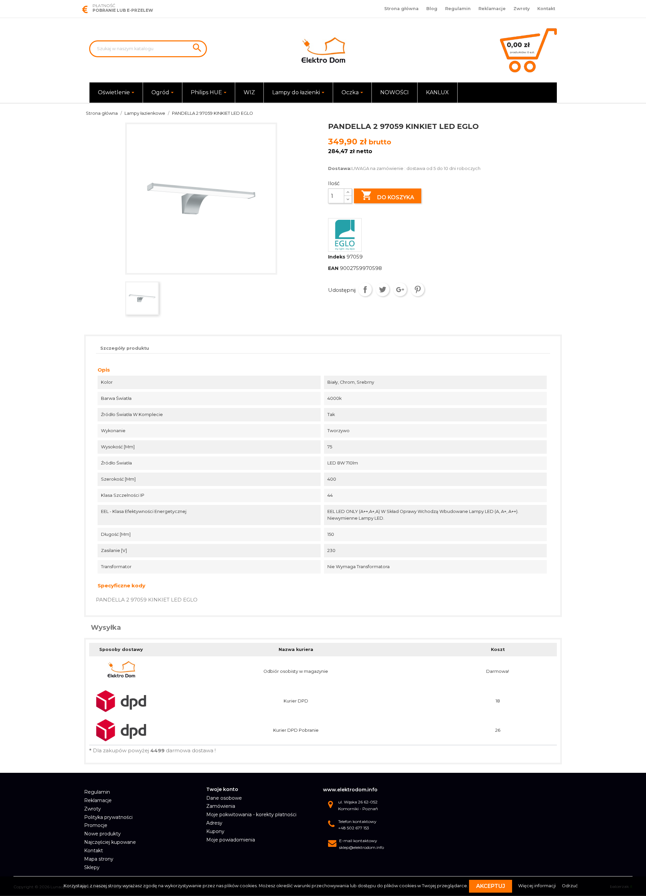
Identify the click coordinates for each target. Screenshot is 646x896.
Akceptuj (490, 886)
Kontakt (546, 8)
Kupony (215, 831)
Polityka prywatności (108, 817)
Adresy (214, 823)
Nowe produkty (102, 834)
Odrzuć (570, 885)
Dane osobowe (224, 798)
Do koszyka (387, 195)
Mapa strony (98, 859)
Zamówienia (220, 806)
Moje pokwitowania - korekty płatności (251, 815)
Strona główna (401, 8)
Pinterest (417, 289)
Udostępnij (365, 289)
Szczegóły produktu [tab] (124, 348)
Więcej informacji (537, 885)
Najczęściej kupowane (110, 842)
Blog (431, 8)
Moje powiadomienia (230, 840)
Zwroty (521, 8)
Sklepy (92, 867)
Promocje (95, 825)
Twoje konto (222, 789)
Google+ (400, 289)
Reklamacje (492, 8)
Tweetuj (382, 289)
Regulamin (458, 8)
